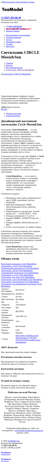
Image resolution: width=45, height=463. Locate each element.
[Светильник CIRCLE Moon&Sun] (16, 74)
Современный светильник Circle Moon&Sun (20, 273)
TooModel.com (14, 441)
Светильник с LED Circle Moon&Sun (16, 266)
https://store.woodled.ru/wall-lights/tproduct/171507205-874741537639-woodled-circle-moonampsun (28, 338)
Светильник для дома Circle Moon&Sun (17, 277)
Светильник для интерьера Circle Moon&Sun (20, 282)
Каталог (9, 65)
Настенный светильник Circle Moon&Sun (18, 264)
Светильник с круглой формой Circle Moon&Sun (21, 279)
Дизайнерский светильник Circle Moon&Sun (20, 268)
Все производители (14, 68)
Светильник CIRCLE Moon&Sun (20, 70)
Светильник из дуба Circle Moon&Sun (17, 275)
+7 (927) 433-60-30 (11, 17)
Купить (4, 109)
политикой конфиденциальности (29, 430)
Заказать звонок (13, 31)
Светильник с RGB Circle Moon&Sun (17, 271)
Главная (9, 63)
